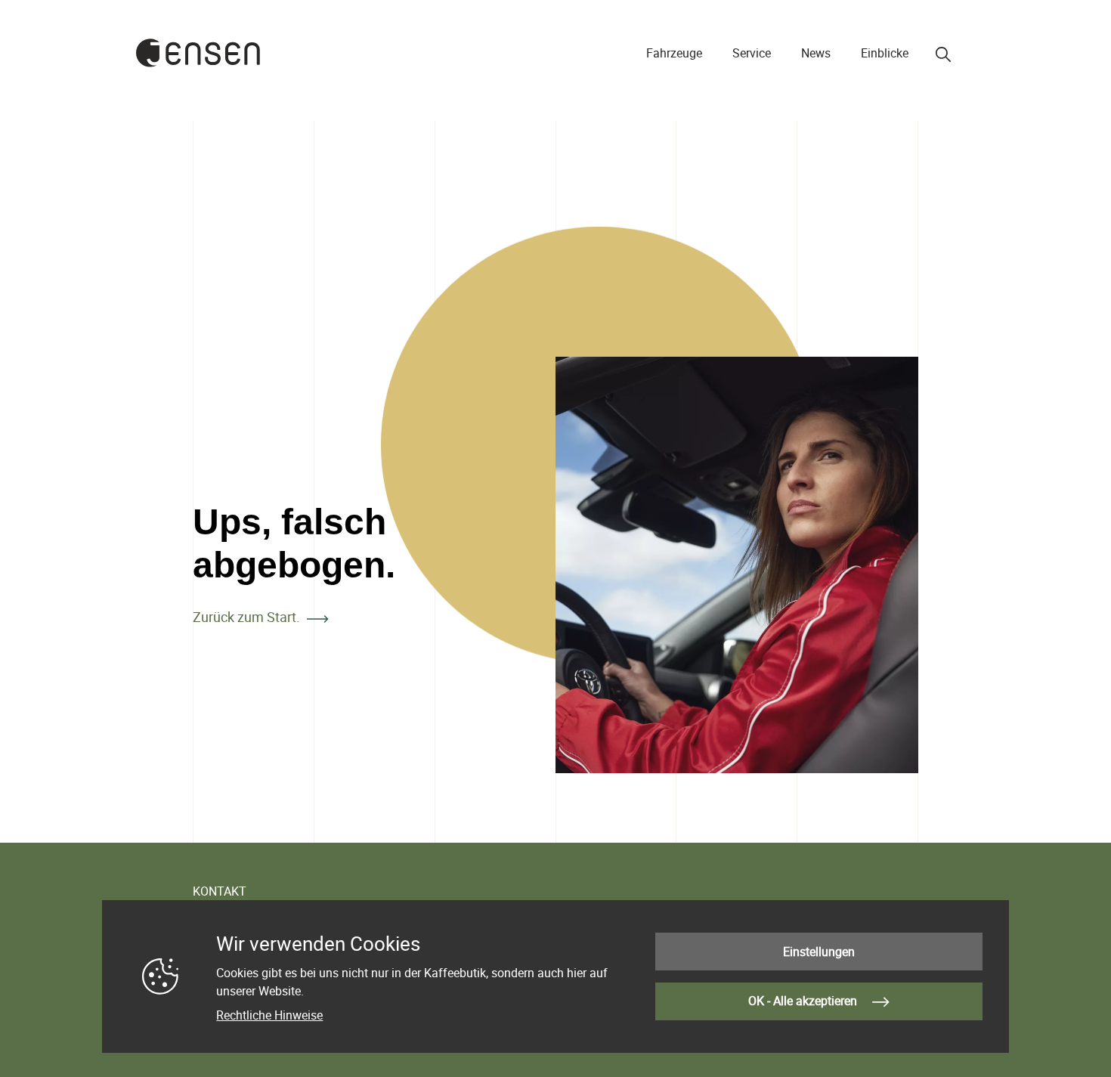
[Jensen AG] (198, 53)
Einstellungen (819, 951)
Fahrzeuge (674, 53)
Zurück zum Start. (246, 617)
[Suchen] (943, 54)
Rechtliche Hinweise (269, 1015)
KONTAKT (219, 891)
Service (751, 53)
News (816, 53)
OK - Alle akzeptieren (804, 1000)
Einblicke (884, 53)
